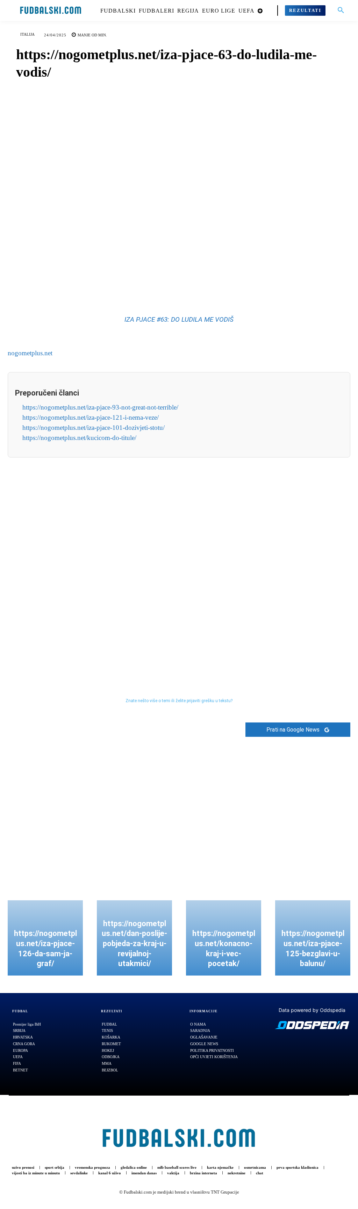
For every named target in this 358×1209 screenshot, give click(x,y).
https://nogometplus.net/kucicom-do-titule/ (79, 437)
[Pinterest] (187, 282)
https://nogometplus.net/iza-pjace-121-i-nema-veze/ (90, 417)
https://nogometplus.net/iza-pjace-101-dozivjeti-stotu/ (93, 427)
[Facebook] (155, 282)
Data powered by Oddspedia (312, 1010)
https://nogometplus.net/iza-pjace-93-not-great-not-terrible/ (100, 407)
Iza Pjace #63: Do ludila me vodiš (179, 319)
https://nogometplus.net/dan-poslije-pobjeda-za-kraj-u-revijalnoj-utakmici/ (134, 943)
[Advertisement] (179, 562)
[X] (171, 282)
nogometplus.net (30, 353)
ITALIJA (27, 34)
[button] (340, 10)
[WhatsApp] (203, 282)
